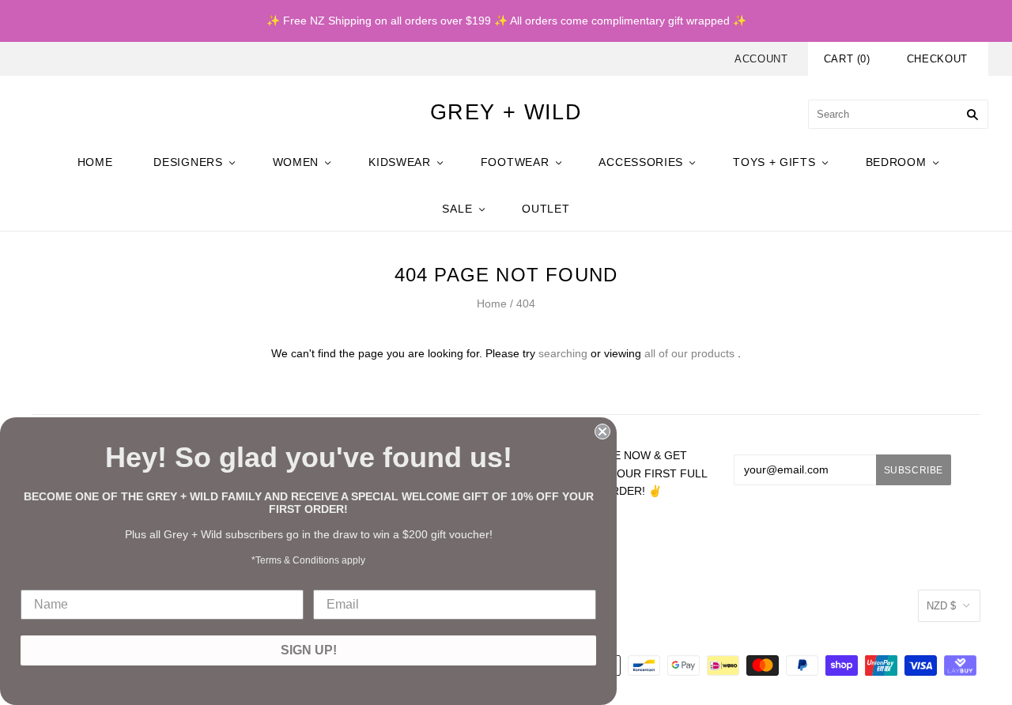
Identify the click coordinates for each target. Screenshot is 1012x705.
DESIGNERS (187, 162)
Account (761, 59)
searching (562, 353)
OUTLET (545, 208)
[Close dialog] (602, 431)
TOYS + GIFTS (774, 162)
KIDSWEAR (399, 162)
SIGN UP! (309, 650)
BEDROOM (896, 162)
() (847, 59)
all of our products (689, 353)
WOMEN (296, 162)
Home (492, 303)
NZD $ (941, 606)
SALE (457, 208)
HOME (95, 162)
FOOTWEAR (515, 162)
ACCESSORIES (641, 162)
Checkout (937, 59)
